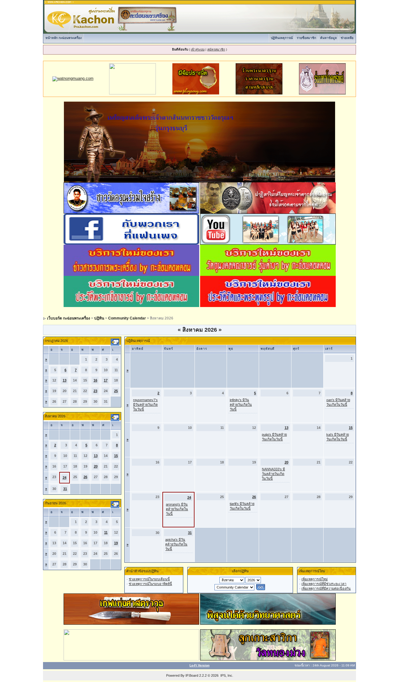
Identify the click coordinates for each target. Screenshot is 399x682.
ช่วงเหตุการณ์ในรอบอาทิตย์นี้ (150, 584)
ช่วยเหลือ (347, 38)
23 (95, 391)
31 (65, 489)
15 (116, 456)
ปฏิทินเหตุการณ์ (282, 38)
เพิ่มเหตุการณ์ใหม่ (314, 579)
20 (96, 466)
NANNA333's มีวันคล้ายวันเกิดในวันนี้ (273, 473)
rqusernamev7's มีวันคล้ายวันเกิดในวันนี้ (145, 404)
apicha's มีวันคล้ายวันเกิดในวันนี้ (176, 544)
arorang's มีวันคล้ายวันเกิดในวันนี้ (177, 509)
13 (64, 380)
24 (64, 477)
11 (106, 532)
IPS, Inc (226, 675)
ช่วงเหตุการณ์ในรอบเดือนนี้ (149, 579)
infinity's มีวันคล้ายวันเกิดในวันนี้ (241, 404)
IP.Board (191, 675)
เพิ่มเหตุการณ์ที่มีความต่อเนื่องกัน (326, 588)
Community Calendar (127, 318)
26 (85, 477)
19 (116, 543)
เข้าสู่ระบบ (197, 49)
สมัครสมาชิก (216, 49)
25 (116, 391)
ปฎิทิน (99, 318)
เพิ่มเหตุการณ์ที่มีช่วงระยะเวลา (323, 584)
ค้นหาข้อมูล (328, 38)
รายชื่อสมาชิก (306, 38)
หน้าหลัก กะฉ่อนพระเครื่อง (64, 38)
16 (95, 380)
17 (106, 380)
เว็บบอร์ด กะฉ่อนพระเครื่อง (68, 318)
